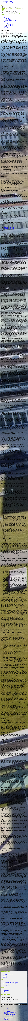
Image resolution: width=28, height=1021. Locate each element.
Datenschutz (7, 991)
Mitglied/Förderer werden (10, 20)
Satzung (9, 19)
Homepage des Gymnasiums (11, 983)
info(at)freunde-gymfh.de (8, 2)
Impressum (6, 990)
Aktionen (6, 21)
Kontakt (6, 27)
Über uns (6, 17)
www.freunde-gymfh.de (10, 228)
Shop (5, 26)
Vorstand (8, 18)
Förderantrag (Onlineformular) (11, 982)
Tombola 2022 (10, 24)
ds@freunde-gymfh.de (9, 227)
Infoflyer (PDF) (7, 985)
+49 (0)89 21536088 (8, 1)
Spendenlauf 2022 (11, 23)
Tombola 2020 (10, 25)
